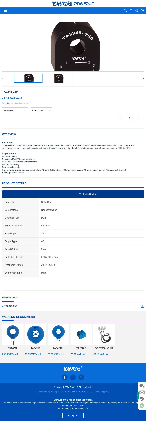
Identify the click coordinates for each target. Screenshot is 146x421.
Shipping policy (103, 391)
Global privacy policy (66, 408)
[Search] (125, 10)
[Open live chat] (142, 385)
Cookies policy (82, 408)
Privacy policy (57, 391)
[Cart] (142, 10)
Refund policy (88, 391)
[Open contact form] (142, 399)
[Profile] (131, 10)
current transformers (24, 145)
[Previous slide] (3, 78)
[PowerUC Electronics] (73, 3)
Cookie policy (43, 391)
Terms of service (72, 391)
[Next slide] (143, 78)
